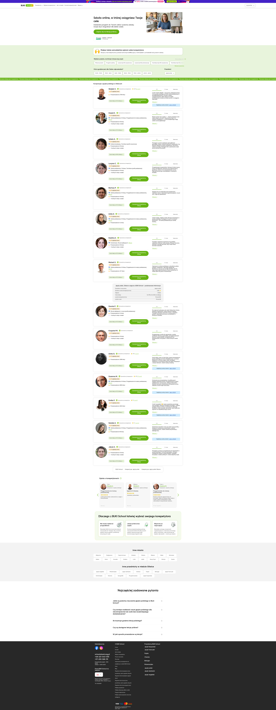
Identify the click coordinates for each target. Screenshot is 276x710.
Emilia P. (112, 400)
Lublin (142, 559)
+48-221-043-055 (102, 657)
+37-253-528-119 (101, 659)
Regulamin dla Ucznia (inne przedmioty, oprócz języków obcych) (123, 681)
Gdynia (143, 555)
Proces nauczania (119, 656)
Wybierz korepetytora (49, 5)
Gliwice (153, 555)
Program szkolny (110, 62)
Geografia (120, 575)
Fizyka (147, 571)
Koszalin (115, 559)
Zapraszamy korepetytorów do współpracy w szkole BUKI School (122, 662)
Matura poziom (99, 62)
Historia (110, 575)
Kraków (125, 559)
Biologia (157, 571)
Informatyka (99, 575)
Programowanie (133, 575)
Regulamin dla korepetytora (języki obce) (123, 677)
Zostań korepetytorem (70, 5)
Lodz (134, 559)
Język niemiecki (126, 571)
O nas (116, 647)
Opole (173, 559)
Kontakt (116, 649)
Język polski (148, 668)
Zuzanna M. (113, 376)
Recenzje (117, 659)
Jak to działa (59, 5)
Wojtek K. (112, 89)
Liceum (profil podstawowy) (142, 62)
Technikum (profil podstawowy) (179, 62)
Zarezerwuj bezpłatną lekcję (139, 101)
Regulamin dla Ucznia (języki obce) (123, 685)
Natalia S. (112, 423)
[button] (274, 1)
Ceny (116, 666)
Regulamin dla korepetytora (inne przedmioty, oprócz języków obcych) (123, 672)
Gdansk (133, 555)
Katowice (171, 555)
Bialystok (98, 555)
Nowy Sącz (153, 559)
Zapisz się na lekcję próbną (106, 32)
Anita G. (112, 353)
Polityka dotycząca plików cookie (122, 690)
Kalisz (161, 555)
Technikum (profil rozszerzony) (160, 62)
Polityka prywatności (119, 687)
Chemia (138, 571)
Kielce (97, 559)
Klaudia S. (110, 486)
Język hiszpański (147, 575)
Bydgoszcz (109, 555)
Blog (116, 668)
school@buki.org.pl (102, 654)
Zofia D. (111, 214)
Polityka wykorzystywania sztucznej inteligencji (123, 696)
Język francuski (169, 571)
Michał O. (112, 262)
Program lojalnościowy (120, 692)
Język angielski (100, 571)
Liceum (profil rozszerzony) (125, 62)
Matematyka (113, 571)
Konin (106, 559)
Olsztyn (163, 559)
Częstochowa (122, 555)
